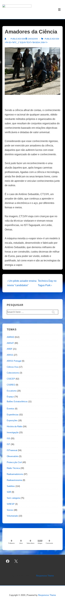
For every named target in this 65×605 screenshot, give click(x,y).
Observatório (12, 456)
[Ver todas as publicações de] (6, 39)
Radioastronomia (14, 480)
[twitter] (16, 561)
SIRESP (11, 504)
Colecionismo (13, 373)
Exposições (12, 420)
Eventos (10, 408)
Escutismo (12, 391)
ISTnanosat (12, 450)
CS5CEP (11, 379)
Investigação (12, 432)
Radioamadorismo (15, 474)
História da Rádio (14, 426)
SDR (9, 492)
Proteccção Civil (14, 462)
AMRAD (10, 337)
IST (8, 444)
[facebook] (8, 561)
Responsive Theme (45, 576)
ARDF (9, 349)
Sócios (10, 510)
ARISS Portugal (14, 361)
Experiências (13, 414)
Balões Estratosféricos (17, 401)
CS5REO (11, 385)
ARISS (10, 355)
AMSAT (10, 343)
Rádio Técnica (13, 468)
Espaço (10, 396)
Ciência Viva (12, 367)
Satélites (11, 486)
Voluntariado (12, 516)
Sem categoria (13, 498)
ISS (8, 438)
